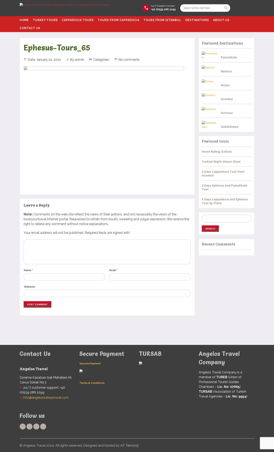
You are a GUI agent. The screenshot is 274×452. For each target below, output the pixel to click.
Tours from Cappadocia (118, 20)
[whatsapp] (36, 427)
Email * (113, 270)
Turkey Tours (45, 20)
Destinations (197, 20)
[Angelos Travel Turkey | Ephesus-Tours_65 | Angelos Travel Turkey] (65, 8)
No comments (129, 60)
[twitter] (29, 427)
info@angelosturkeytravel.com (46, 397)
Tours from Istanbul (162, 20)
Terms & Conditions (92, 382)
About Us (221, 20)
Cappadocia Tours (78, 20)
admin (79, 60)
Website (29, 286)
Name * (28, 270)
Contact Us (30, 28)
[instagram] (43, 427)
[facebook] (23, 427)
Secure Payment (90, 363)
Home (24, 20)
